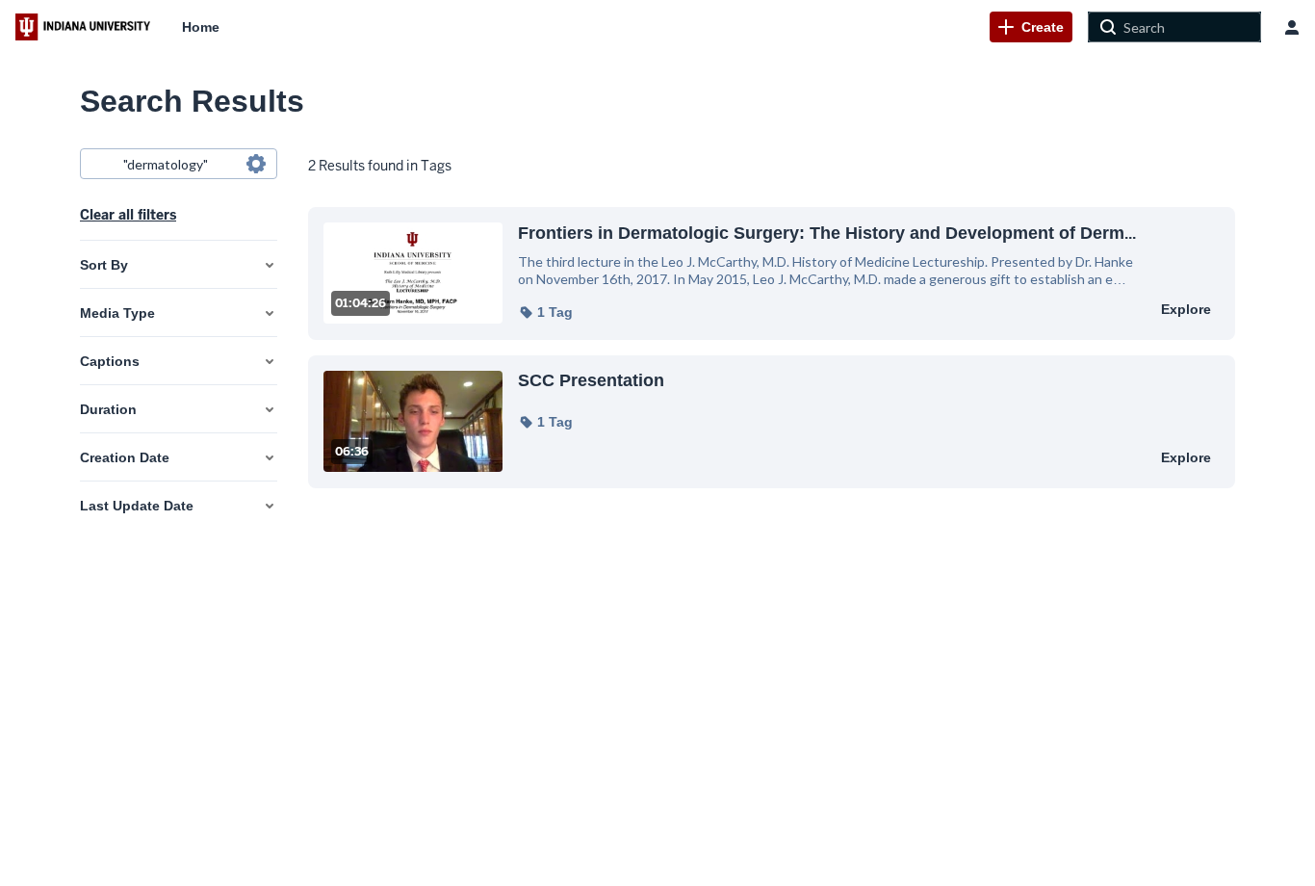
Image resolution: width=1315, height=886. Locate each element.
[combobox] (177, 163)
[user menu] (1291, 27)
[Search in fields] (256, 163)
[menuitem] (200, 27)
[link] (1031, 27)
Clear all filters (128, 214)
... (827, 232)
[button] (545, 312)
